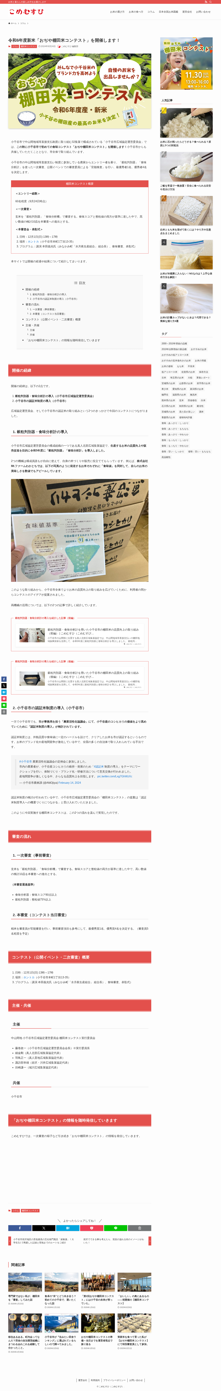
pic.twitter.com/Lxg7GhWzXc (114, 776)
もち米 (180, 366)
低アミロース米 (169, 372)
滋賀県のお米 (179, 394)
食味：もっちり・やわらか (175, 446)
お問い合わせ (136, 1380)
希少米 (165, 389)
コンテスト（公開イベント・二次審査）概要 (53, 319)
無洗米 (193, 394)
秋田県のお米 (186, 406)
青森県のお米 (168, 417)
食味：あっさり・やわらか (175, 434)
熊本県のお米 (168, 400)
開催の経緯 (32, 289)
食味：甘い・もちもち (199, 451)
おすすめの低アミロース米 (175, 355)
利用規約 (95, 1380)
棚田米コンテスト (28, 46)
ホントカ (33, 241)
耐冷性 (200, 406)
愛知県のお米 (179, 389)
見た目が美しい (187, 411)
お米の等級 (200, 360)
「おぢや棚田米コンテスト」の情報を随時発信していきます (63, 340)
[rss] (206, 2)
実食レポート (203, 377)
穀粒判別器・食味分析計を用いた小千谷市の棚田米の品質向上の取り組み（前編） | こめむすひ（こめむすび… (93, 631)
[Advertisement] (79, 1174)
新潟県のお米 (197, 389)
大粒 (190, 377)
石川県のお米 (168, 406)
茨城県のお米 (168, 411)
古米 (164, 377)
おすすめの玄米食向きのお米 (176, 360)
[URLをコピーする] (139, 1228)
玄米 (181, 400)
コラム (15, 46)
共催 (32, 334)
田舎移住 (192, 400)
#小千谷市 (25, 761)
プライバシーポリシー (114, 1380)
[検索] (210, 2)
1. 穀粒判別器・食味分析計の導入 (48, 294)
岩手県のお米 (203, 383)
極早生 (165, 394)
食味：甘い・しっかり (173, 451)
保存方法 (203, 372)
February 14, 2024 (70, 782)
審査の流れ (32, 304)
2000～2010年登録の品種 (174, 343)
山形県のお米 (186, 383)
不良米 (191, 366)
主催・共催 (32, 325)
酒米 (201, 411)
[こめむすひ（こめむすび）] (26, 12)
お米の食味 (167, 366)
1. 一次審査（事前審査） (43, 309)
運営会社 (82, 1380)
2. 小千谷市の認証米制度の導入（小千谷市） (54, 298)
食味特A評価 (185, 417)
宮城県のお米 (168, 383)
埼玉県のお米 (177, 377)
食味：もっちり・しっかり (175, 440)
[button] (20, 1228)
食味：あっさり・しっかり (175, 423)
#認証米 (99, 766)
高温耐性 (166, 457)
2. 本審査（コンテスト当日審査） (48, 313)
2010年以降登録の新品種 (174, 349)
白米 (203, 400)
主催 (32, 330)
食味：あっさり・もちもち (175, 428)
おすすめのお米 (198, 349)
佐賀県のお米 (188, 372)
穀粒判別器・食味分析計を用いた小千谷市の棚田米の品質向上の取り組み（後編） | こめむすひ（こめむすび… (93, 674)
